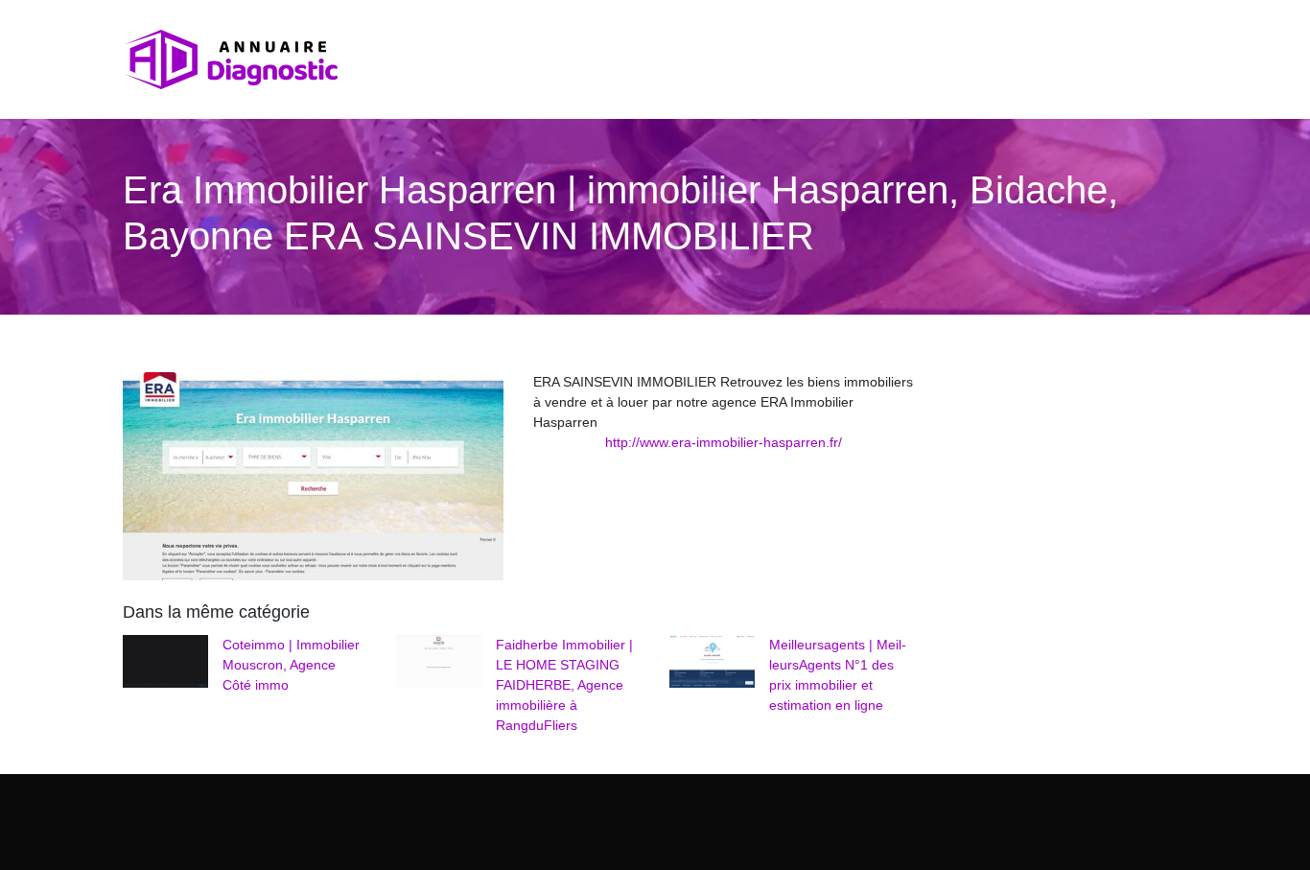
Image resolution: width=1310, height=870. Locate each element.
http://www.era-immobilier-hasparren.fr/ (723, 442)
